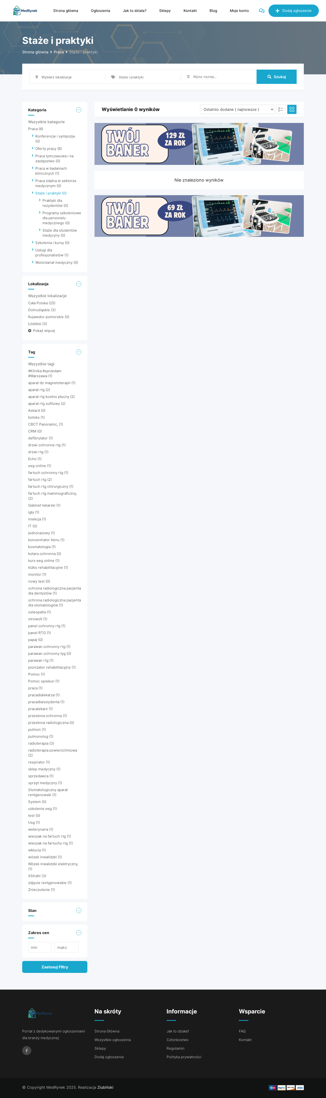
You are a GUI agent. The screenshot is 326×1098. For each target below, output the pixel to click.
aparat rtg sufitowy (46, 403)
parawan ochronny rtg (49, 646)
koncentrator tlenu (46, 540)
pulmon (37, 729)
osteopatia (39, 612)
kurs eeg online (43, 560)
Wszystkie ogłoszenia (113, 1039)
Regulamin (175, 1048)
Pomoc (36, 674)
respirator (39, 762)
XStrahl (37, 876)
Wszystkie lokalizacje (47, 295)
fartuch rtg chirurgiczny (50, 486)
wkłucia (37, 850)
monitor (37, 574)
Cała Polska (41, 303)
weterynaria (40, 829)
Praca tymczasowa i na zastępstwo (54, 158)
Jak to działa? (135, 10)
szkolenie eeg (42, 808)
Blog (213, 10)
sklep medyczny (44, 769)
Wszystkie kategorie (46, 121)
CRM (35, 431)
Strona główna (65, 10)
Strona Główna (107, 1031)
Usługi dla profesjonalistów (51, 252)
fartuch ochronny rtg (48, 472)
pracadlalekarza (44, 695)
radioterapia (41, 743)
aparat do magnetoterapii (51, 383)
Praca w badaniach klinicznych (51, 171)
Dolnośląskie (42, 310)
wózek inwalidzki (45, 857)
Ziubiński (105, 1087)
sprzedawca (40, 776)
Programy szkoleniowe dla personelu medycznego (61, 218)
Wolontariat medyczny (56, 262)
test (34, 815)
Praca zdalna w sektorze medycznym (55, 183)
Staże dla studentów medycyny (59, 233)
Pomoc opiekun (43, 681)
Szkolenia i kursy (52, 242)
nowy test (39, 581)
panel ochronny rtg (46, 626)
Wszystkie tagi (41, 363)
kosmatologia (42, 546)
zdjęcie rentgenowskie (50, 882)
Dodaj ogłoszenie (297, 10)
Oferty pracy (48, 148)
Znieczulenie (41, 889)
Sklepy (165, 10)
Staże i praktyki (51, 193)
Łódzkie (37, 323)
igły (33, 512)
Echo (35, 459)
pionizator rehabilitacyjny (52, 667)
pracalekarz (40, 709)
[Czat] (261, 10)
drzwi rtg (38, 452)
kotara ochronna (44, 553)
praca (35, 688)
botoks (36, 417)
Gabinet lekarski (44, 505)
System (37, 801)
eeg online (39, 465)
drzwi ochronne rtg (47, 445)
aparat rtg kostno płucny (51, 396)
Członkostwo (178, 1039)
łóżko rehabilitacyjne (48, 567)
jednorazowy (41, 533)
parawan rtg (40, 660)
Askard (36, 410)
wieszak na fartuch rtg (49, 836)
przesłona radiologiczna (51, 722)
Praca (35, 129)
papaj (35, 639)
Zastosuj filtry (55, 967)
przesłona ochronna (47, 715)
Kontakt (190, 10)
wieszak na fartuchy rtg (50, 843)
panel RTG (39, 632)
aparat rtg (39, 389)
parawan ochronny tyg (49, 653)
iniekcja (37, 519)
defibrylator (40, 438)
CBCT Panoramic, (45, 424)
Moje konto (239, 10)
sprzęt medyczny (45, 783)
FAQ (242, 1031)
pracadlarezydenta (46, 702)
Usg (34, 822)
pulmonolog (40, 736)
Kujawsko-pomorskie (48, 317)
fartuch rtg (40, 479)
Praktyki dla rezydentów (55, 203)
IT (32, 526)
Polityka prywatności (184, 1057)
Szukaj (280, 76)
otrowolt (37, 619)
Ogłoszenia (100, 10)
